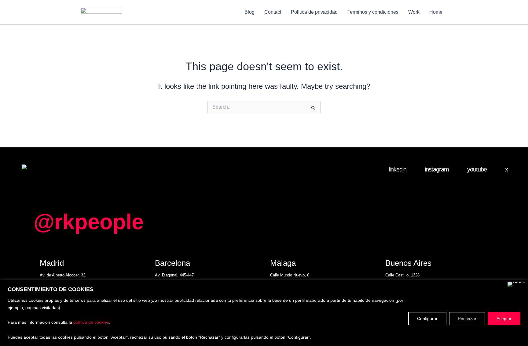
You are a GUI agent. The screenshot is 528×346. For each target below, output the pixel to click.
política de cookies (91, 322)
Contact (272, 12)
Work (414, 12)
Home (435, 12)
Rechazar (467, 318)
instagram (437, 169)
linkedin (397, 169)
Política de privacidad (314, 12)
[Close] (516, 284)
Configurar (427, 318)
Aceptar (504, 318)
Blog (249, 12)
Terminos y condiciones (372, 12)
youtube (477, 169)
